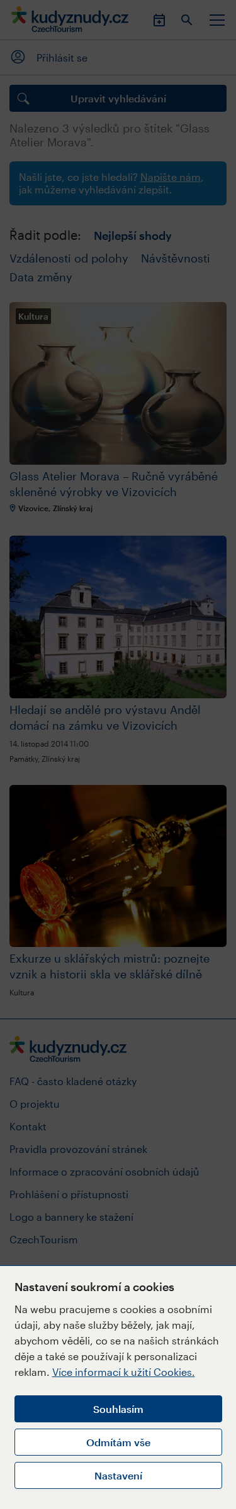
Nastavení (118, 1475)
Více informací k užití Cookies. (123, 1372)
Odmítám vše (118, 1442)
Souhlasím (118, 1409)
